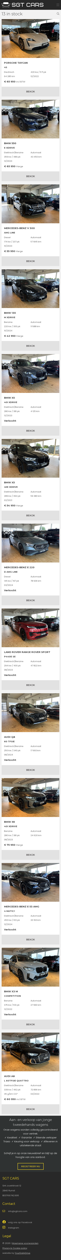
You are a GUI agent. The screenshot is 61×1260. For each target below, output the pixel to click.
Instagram (13, 1227)
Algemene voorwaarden (25, 1243)
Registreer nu (30, 1166)
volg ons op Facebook (20, 1222)
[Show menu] (56, 4)
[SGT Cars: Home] (23, 3)
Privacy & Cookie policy (14, 1248)
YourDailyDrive (22, 1253)
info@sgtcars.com (17, 1211)
